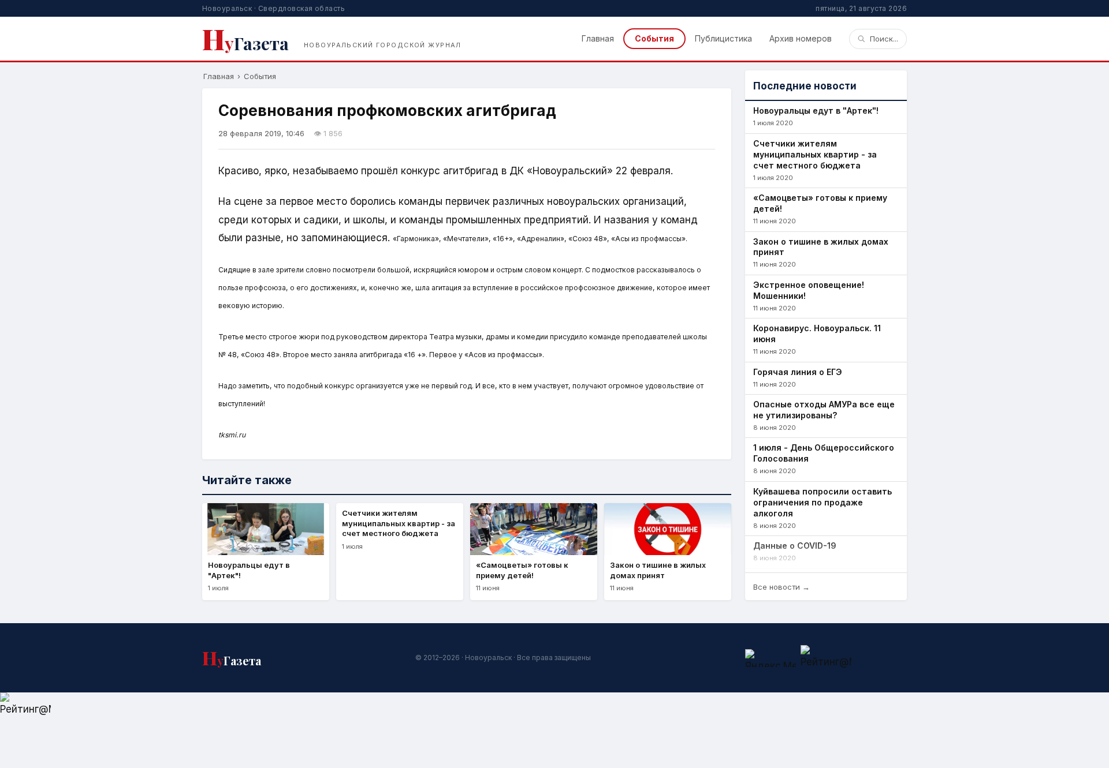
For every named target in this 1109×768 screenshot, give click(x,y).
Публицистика (723, 38)
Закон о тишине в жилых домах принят (820, 247)
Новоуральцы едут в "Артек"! (816, 110)
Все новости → (781, 586)
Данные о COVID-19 (794, 545)
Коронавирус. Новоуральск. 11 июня (817, 333)
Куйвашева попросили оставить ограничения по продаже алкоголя (822, 502)
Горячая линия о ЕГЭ (797, 372)
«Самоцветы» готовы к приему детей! (820, 203)
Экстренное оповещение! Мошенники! (808, 290)
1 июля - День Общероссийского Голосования (823, 453)
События (654, 38)
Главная (598, 38)
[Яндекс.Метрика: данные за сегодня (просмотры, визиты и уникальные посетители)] (770, 658)
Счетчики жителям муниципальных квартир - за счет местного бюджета (815, 154)
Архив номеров (800, 38)
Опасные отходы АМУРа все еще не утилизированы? (824, 409)
